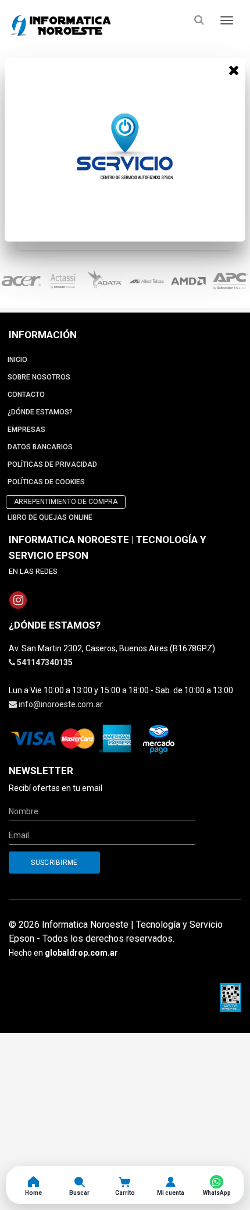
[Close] (233, 69)
